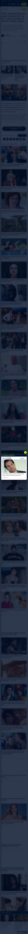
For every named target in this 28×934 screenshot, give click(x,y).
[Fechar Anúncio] (25, 452)
